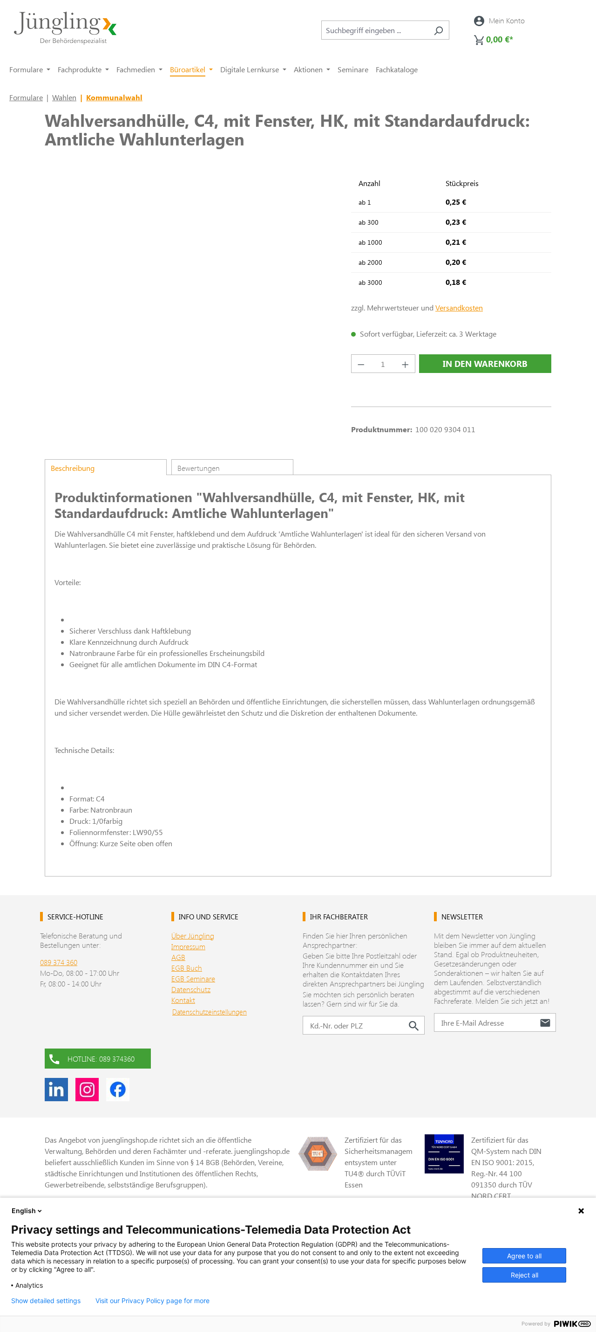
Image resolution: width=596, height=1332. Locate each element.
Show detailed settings (46, 1300)
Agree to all (524, 1256)
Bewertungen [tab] (198, 468)
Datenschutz (190, 989)
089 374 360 (58, 962)
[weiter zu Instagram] (87, 1089)
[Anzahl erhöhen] (405, 363)
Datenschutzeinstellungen (209, 1011)
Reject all (524, 1275)
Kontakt (183, 1000)
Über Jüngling (192, 935)
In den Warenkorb (485, 363)
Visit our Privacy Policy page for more (152, 1300)
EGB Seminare (193, 978)
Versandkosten (459, 307)
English (24, 1211)
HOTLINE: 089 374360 (101, 1058)
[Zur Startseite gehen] (65, 28)
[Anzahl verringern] (361, 363)
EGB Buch (186, 968)
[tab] (106, 467)
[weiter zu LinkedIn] (56, 1089)
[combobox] (374, 30)
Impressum (188, 946)
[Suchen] (438, 30)
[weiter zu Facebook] (117, 1089)
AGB (178, 957)
